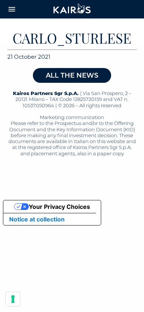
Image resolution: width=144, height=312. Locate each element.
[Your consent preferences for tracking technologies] (13, 299)
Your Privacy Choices (59, 206)
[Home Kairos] (72, 9)
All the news (72, 75)
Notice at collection (37, 219)
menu (11, 9)
